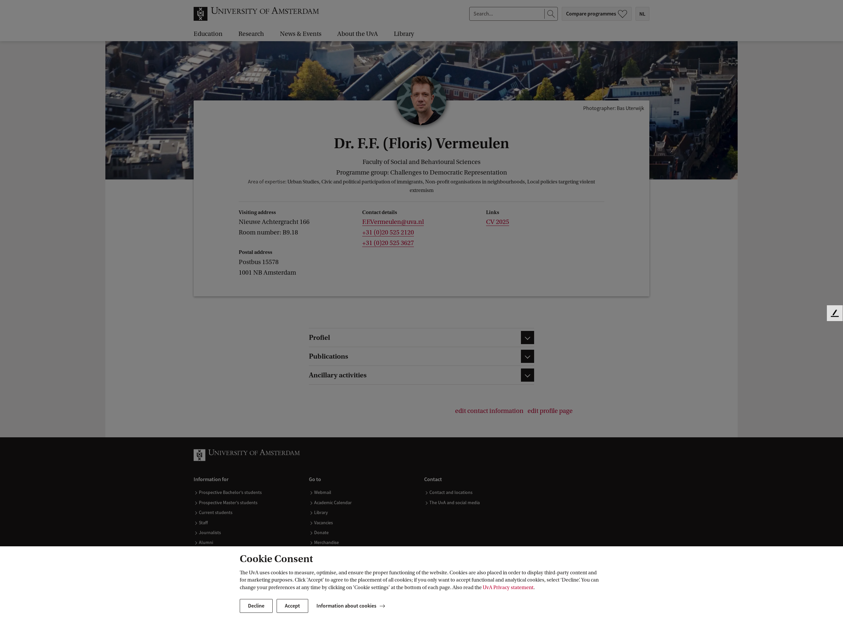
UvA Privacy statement (508, 587)
